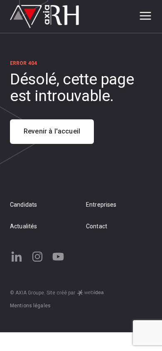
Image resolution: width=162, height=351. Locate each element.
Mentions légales (30, 306)
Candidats (23, 204)
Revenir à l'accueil (52, 131)
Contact (96, 226)
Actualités (23, 226)
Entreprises (101, 204)
